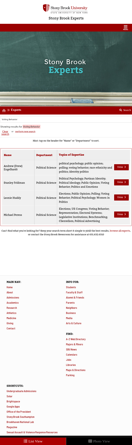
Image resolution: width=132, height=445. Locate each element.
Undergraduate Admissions (21, 391)
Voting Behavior (99, 209)
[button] (66, 28)
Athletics (11, 312)
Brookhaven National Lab (20, 421)
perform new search (25, 131)
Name (7, 155)
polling (63, 167)
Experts (16, 109)
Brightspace (13, 401)
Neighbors (71, 307)
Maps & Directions (75, 370)
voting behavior (78, 167)
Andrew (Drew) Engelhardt (13, 167)
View (118, 166)
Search (124, 109)
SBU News (71, 349)
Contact (11, 328)
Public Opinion (90, 182)
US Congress (80, 209)
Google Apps (13, 406)
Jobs (68, 359)
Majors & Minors (74, 344)
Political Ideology (69, 182)
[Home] (4, 110)
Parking (70, 375)
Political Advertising (87, 221)
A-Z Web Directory (75, 339)
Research (12, 307)
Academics (13, 302)
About (10, 292)
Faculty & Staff (74, 292)
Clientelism (66, 221)
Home (10, 287)
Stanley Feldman (14, 182)
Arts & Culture (73, 323)
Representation (68, 213)
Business (71, 312)
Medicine (11, 318)
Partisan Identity (94, 178)
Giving (10, 323)
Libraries (71, 364)
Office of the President (19, 411)
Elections (64, 193)
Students (71, 287)
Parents (70, 302)
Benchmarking (98, 217)
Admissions (13, 297)
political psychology (71, 163)
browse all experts (120, 230)
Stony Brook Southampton (20, 416)
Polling (95, 193)
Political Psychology (71, 178)
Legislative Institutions (73, 217)
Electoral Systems (90, 213)
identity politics (79, 171)
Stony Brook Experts (66, 18)
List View (35, 441)
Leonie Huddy (12, 198)
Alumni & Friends (75, 297)
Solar (9, 396)
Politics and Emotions (84, 186)
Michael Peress (13, 215)
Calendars (71, 354)
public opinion (94, 163)
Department (44, 155)
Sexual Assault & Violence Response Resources (32, 432)
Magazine (12, 427)
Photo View (101, 441)
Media (69, 318)
